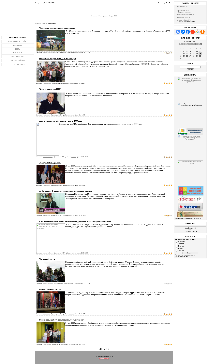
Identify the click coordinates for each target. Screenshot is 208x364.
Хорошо (181, 244)
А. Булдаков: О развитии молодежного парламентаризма (65, 191)
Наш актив (17, 45)
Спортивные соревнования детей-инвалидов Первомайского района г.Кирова (75, 221)
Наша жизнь (46, 83)
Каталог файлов (18, 60)
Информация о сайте (17, 41)
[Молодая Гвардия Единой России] (190, 172)
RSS (115, 16)
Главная (94, 16)
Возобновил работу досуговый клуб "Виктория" (61, 320)
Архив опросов (190, 255)
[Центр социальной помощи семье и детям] (190, 217)
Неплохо (181, 246)
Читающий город (47, 259)
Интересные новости (49, 52)
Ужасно (181, 250)
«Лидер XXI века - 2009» (50, 289)
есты (18, 49)
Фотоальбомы (17, 57)
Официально (46, 115)
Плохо (180, 248)
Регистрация (103, 16)
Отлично (181, 241)
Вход (110, 16)
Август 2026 (190, 41)
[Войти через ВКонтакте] (183, 32)
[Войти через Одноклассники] (202, 32)
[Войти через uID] (178, 32)
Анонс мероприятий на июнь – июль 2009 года (60, 121)
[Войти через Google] (197, 31)
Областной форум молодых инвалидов (57, 59)
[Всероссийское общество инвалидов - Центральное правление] (190, 89)
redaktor (76, 52)
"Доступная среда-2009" (50, 89)
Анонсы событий (47, 157)
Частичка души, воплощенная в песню (57, 28)
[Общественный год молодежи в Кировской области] (190, 195)
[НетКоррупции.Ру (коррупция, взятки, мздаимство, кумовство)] (190, 206)
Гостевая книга (17, 64)
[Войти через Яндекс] (192, 32)
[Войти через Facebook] (188, 32)
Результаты (179, 255)
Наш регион (18, 53)
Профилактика (182, 17)
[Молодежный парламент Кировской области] (190, 131)
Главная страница (17, 37)
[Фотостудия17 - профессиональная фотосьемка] (190, 199)
